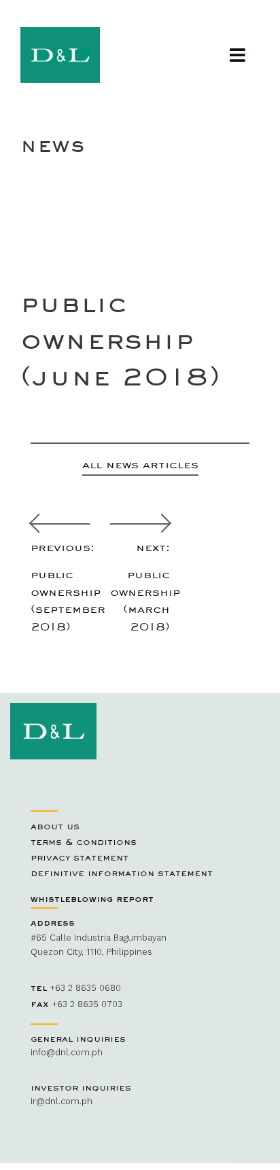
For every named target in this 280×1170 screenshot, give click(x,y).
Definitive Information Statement (122, 872)
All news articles (140, 464)
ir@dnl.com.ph (61, 1101)
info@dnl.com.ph (67, 1052)
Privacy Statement (79, 857)
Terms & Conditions (84, 841)
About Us (55, 825)
